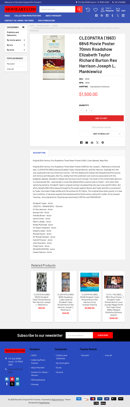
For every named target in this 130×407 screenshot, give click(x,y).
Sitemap (34, 384)
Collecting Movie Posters (27, 16)
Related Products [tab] (43, 265)
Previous (32, 297)
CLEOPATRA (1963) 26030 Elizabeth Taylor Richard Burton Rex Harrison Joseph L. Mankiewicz (41, 299)
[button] (101, 134)
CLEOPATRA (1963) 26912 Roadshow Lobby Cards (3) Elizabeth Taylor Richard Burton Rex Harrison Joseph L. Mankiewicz (66, 302)
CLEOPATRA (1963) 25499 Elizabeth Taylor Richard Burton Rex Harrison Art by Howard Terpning (89, 299)
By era (10, 45)
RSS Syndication (46, 20)
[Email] (86, 142)
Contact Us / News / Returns (19, 20)
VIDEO (7, 16)
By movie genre (14, 40)
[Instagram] (107, 15)
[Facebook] (96, 15)
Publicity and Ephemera (13, 33)
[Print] (92, 142)
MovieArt (11, 63)
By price (10, 50)
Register (110, 10)
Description (39, 153)
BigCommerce (58, 399)
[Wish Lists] (96, 10)
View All (10, 69)
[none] (53, 57)
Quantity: (84, 105)
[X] (118, 15)
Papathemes (44, 402)
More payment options (101, 127)
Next (122, 297)
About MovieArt (54, 16)
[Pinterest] (102, 15)
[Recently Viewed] (89, 10)
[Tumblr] (112, 15)
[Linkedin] (123, 15)
